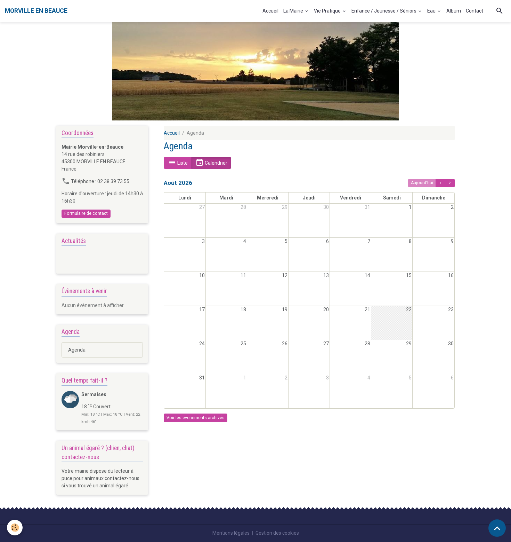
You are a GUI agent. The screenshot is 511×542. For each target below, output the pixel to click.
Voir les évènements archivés (196, 417)
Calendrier (215, 163)
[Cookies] (15, 527)
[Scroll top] (497, 528)
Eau (432, 11)
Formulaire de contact (86, 213)
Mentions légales (231, 533)
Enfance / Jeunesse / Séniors (384, 11)
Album (453, 11)
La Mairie (293, 11)
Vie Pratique (328, 11)
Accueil (270, 11)
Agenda (77, 350)
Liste (182, 163)
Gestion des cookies (277, 533)
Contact (474, 11)
